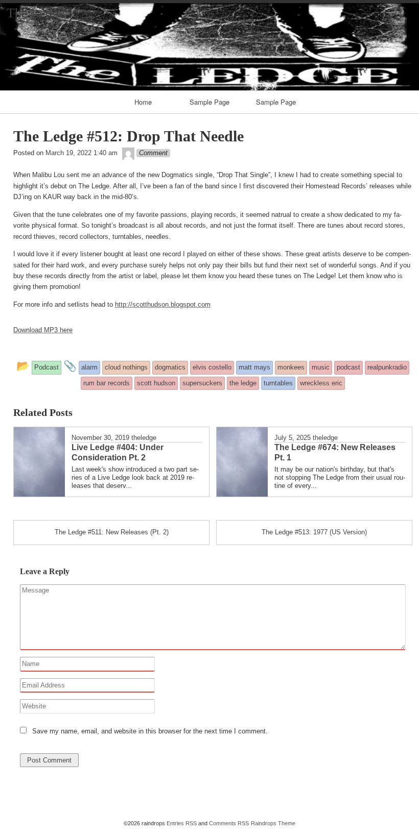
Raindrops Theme (273, 823)
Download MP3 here (43, 330)
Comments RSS (229, 823)
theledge (143, 437)
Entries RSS (182, 823)
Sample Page (209, 102)
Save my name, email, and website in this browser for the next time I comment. (150, 731)
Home (143, 102)
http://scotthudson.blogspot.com (163, 304)
